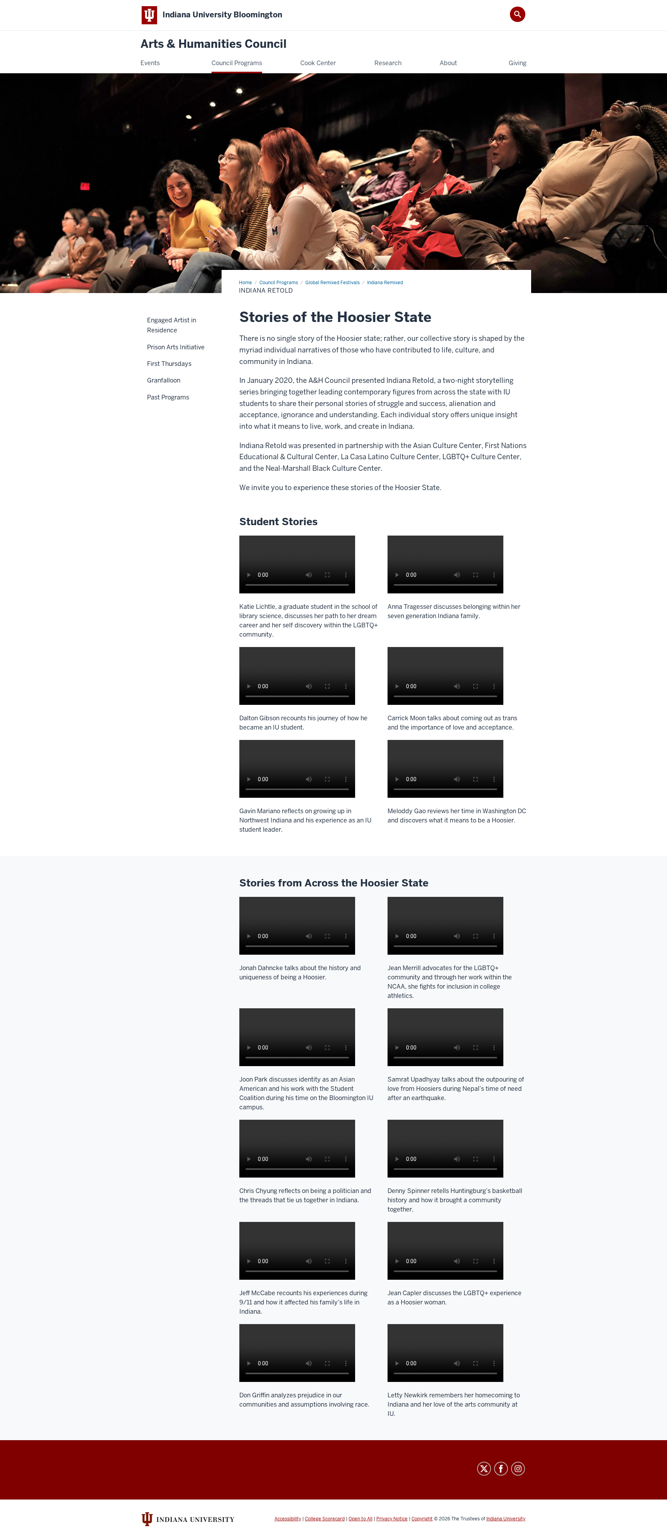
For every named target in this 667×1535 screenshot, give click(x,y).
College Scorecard (325, 1519)
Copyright (422, 1519)
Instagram (518, 1469)
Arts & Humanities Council (214, 44)
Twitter (484, 1469)
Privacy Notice (392, 1519)
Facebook (501, 1469)
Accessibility (287, 1519)
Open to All (360, 1519)
